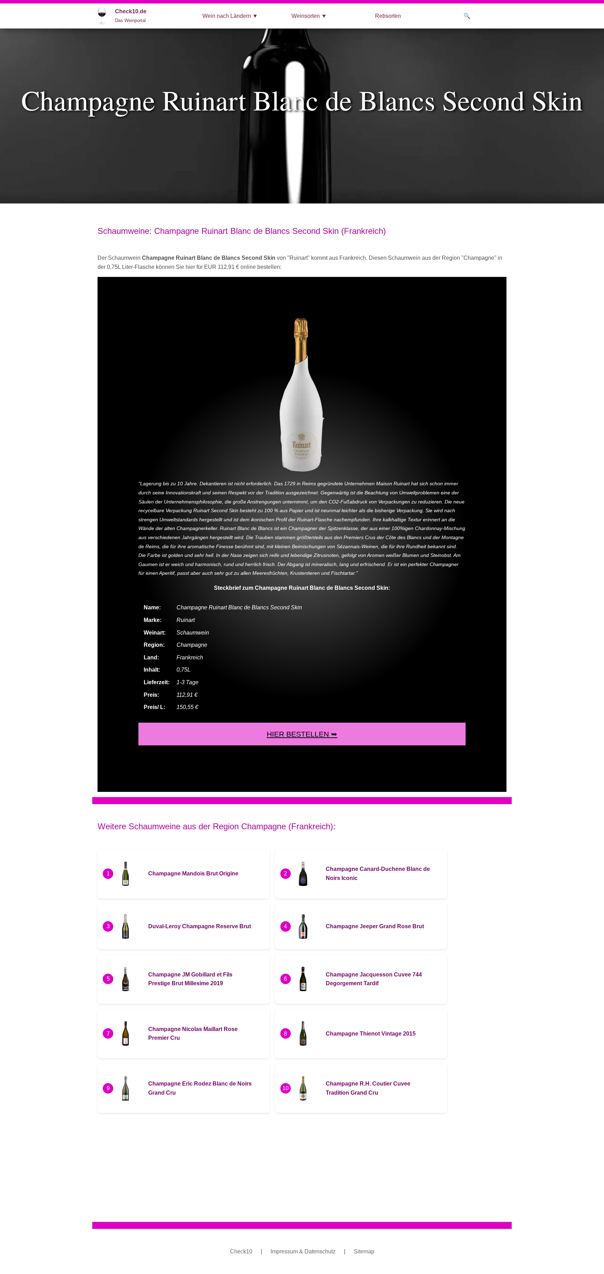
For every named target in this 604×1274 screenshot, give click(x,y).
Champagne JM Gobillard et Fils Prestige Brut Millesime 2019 (190, 979)
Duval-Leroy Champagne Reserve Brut (199, 926)
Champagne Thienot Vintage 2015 (371, 1034)
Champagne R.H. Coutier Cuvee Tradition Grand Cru (368, 1088)
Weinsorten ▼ (309, 16)
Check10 (241, 1251)
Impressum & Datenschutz (303, 1251)
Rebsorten (388, 16)
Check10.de (130, 15)
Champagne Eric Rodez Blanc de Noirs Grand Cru (200, 1088)
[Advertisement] (307, 1167)
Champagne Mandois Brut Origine (193, 873)
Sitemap (364, 1251)
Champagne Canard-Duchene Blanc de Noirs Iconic (378, 873)
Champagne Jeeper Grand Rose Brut (375, 926)
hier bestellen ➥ (302, 734)
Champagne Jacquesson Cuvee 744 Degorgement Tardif (374, 979)
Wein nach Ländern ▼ (230, 16)
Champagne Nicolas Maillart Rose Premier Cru (193, 1033)
